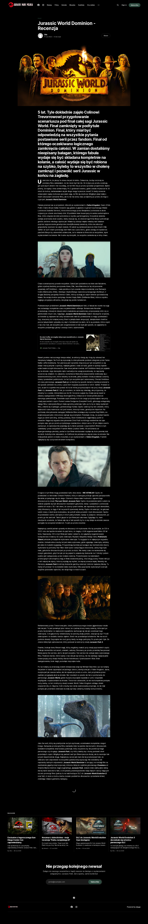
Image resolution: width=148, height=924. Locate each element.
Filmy (57, 5)
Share (106, 36)
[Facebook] (74, 898)
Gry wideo (91, 5)
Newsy (49, 5)
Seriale (64, 5)
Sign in (124, 5)
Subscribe (134, 5)
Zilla (45, 35)
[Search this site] (117, 5)
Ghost (138, 907)
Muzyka (72, 5)
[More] (98, 5)
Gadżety (81, 5)
